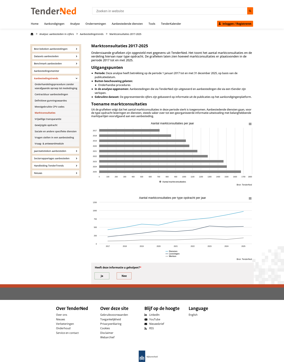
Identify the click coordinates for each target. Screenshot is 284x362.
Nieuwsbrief (156, 324)
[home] (142, 356)
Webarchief (107, 337)
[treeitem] (34, 23)
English (193, 315)
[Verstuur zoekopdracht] (250, 10)
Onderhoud (63, 328)
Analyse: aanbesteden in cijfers (56, 34)
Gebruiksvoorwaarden (114, 315)
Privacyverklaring (110, 324)
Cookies (105, 328)
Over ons (61, 315)
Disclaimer (106, 333)
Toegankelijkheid (110, 319)
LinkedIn (154, 315)
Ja (102, 276)
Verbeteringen (65, 324)
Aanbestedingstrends (92, 34)
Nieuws (60, 319)
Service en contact (67, 333)
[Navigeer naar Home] (53, 13)
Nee (124, 276)
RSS (151, 328)
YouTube (154, 319)
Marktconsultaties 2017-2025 (125, 34)
